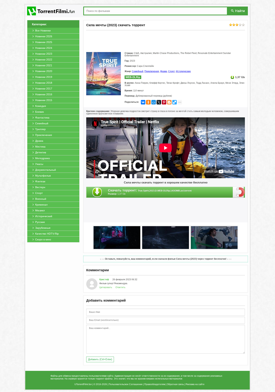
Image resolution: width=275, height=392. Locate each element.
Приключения (151, 71)
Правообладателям (154, 384)
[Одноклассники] (148, 102)
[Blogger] (169, 102)
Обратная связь (175, 384)
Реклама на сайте (195, 384)
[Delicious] (174, 102)
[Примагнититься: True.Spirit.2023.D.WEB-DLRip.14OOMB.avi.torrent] (239, 192)
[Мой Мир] (153, 102)
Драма (163, 71)
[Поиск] (238, 10)
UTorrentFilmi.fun (83, 384)
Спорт (171, 71)
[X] (159, 102)
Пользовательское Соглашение (126, 384)
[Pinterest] (164, 102)
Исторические (183, 71)
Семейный (137, 71)
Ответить (120, 287)
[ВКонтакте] (143, 102)
